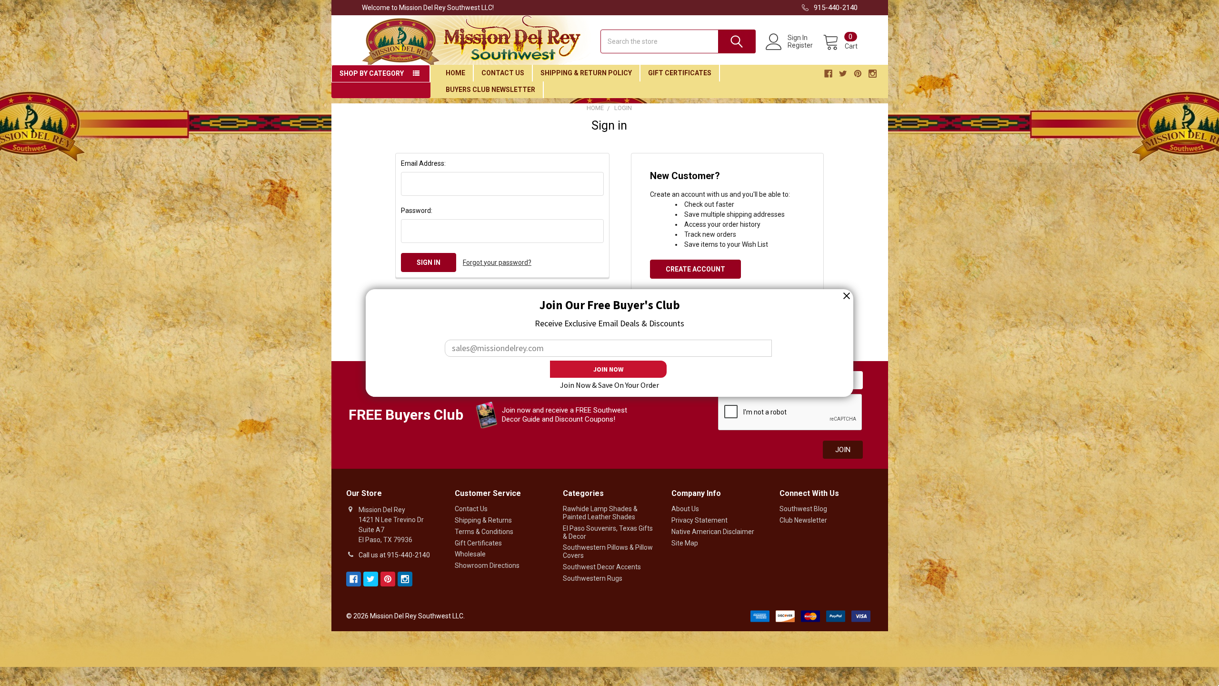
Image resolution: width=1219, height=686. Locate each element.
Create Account (695, 269)
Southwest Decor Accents (602, 567)
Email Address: (423, 163)
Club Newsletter (803, 520)
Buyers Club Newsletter (490, 89)
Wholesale (470, 554)
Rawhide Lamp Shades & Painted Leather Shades (600, 513)
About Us (685, 509)
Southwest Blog (803, 509)
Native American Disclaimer (712, 531)
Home (455, 73)
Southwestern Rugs (592, 578)
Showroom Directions (487, 565)
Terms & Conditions (484, 531)
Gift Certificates (679, 73)
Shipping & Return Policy (586, 73)
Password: (416, 210)
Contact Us (502, 73)
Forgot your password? (497, 262)
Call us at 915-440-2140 (394, 555)
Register (800, 45)
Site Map (684, 543)
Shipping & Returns (483, 520)
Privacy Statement (699, 520)
